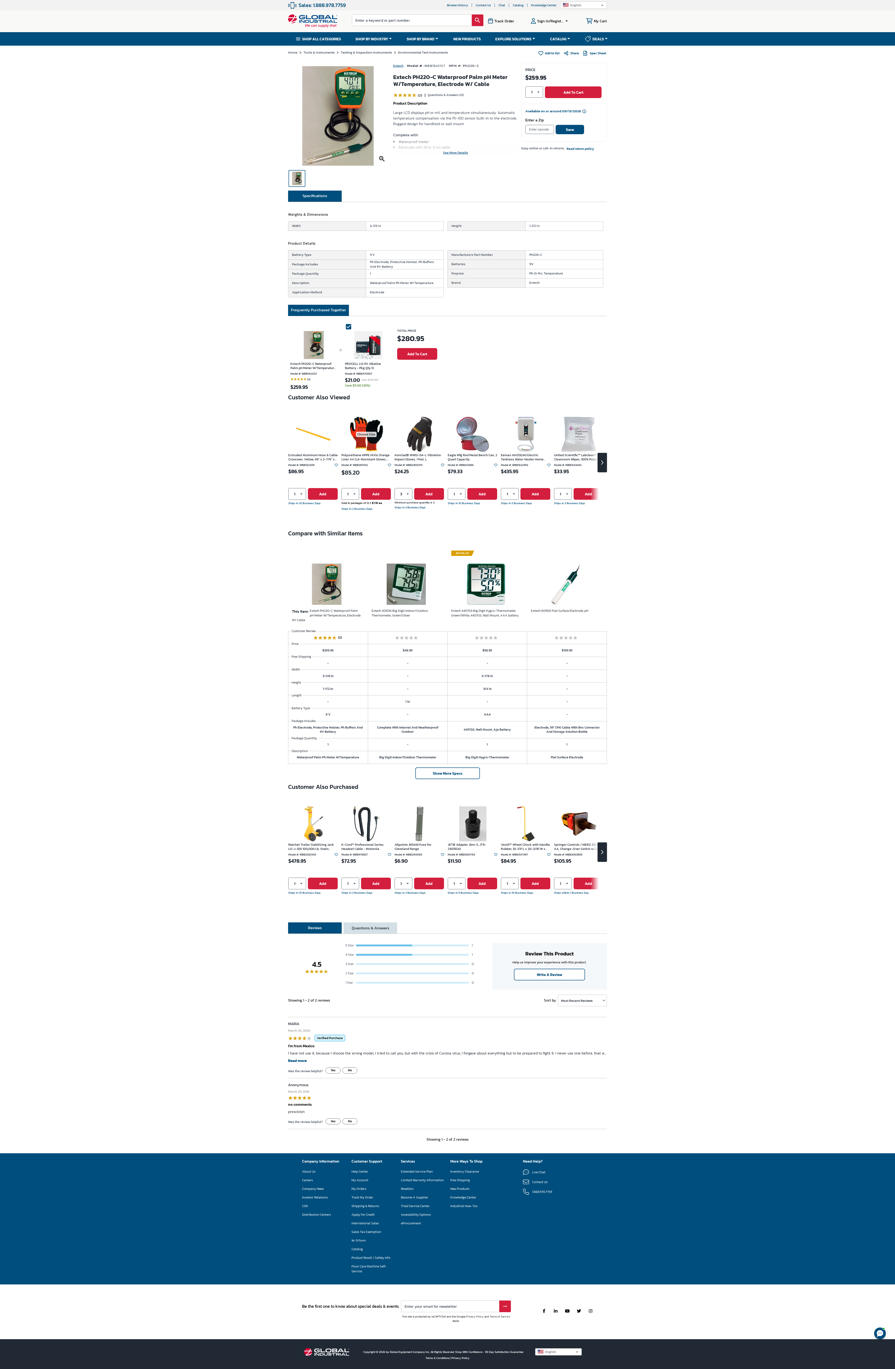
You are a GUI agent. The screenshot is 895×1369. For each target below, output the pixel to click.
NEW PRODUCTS (467, 39)
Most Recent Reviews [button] (577, 1000)
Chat (502, 5)
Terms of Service (500, 1316)
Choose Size (366, 434)
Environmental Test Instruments (423, 52)
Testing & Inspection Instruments (366, 52)
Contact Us (483, 5)
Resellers (407, 1188)
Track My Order (362, 1197)
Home (292, 52)
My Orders (358, 1188)
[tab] (315, 196)
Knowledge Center (544, 5)
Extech (398, 65)
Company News (313, 1188)
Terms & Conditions (438, 1358)
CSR (305, 1206)
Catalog (518, 5)
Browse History (457, 5)
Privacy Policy (475, 1316)
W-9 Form (358, 1240)
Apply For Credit (363, 1214)
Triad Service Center (415, 1206)
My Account (359, 1180)
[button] (584, 5)
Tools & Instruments (319, 52)
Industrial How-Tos (463, 1206)
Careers (307, 1180)
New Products (459, 1188)
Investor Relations (315, 1197)
